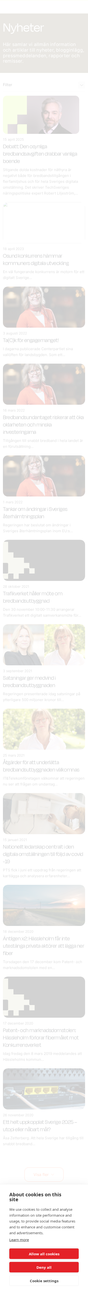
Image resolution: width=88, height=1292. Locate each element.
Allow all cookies (44, 1253)
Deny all (44, 1267)
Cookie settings (44, 1280)
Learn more (19, 1239)
